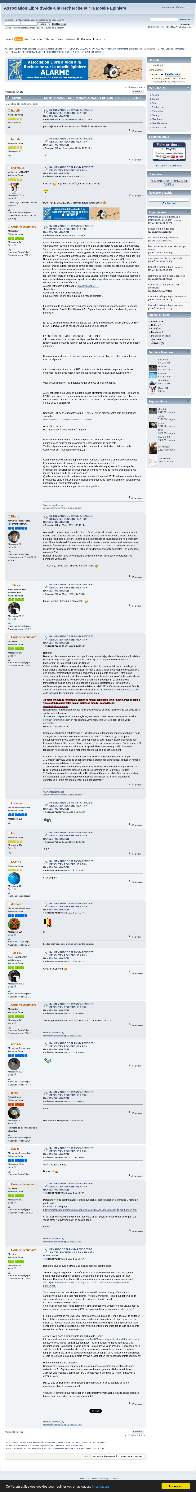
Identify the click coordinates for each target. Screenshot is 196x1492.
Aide (154, 103)
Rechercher (158, 107)
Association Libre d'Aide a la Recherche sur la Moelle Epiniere (65, 8)
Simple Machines (111, 1478)
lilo (13, 833)
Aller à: (87, 1456)
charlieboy (163, 380)
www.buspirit (77, 1120)
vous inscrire (58, 20)
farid (160, 430)
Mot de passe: (156, 70)
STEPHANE (164, 458)
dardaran (17, 904)
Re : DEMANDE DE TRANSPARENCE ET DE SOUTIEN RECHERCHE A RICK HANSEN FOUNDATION (68, 113)
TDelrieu (160, 49)
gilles (14, 1092)
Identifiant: (158, 65)
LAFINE (16, 861)
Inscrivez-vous (159, 127)
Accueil (155, 95)
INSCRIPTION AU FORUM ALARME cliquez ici (169, 27)
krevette (16, 803)
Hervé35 (174, 237)
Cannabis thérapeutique (160, 267)
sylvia (15, 1148)
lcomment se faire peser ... (161, 276)
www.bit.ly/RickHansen (55, 706)
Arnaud (162, 373)
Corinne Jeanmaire (174, 49)
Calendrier (157, 111)
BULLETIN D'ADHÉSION (169, 165)
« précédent (130, 87)
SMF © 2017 (97, 1478)
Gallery (155, 115)
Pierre (15, 516)
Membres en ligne (160, 336)
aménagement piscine (159, 258)
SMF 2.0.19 (85, 1478)
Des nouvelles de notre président (165, 246)
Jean (179, 220)
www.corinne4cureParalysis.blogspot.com (62, 508)
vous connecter (38, 20)
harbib (15, 110)
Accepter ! (176, 1486)
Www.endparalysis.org (53, 505)
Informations (101, 1486)
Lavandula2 (153, 288)
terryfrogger (164, 446)
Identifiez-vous (159, 123)
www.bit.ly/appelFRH (99, 272)
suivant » (141, 87)
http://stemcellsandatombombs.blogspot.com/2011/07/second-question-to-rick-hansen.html (90, 1210)
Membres (157, 119)
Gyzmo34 (17, 167)
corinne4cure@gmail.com (56, 720)
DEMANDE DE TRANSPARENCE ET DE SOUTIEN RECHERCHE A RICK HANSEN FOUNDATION (68, 1252)
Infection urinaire (157, 228)
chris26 (16, 1043)
